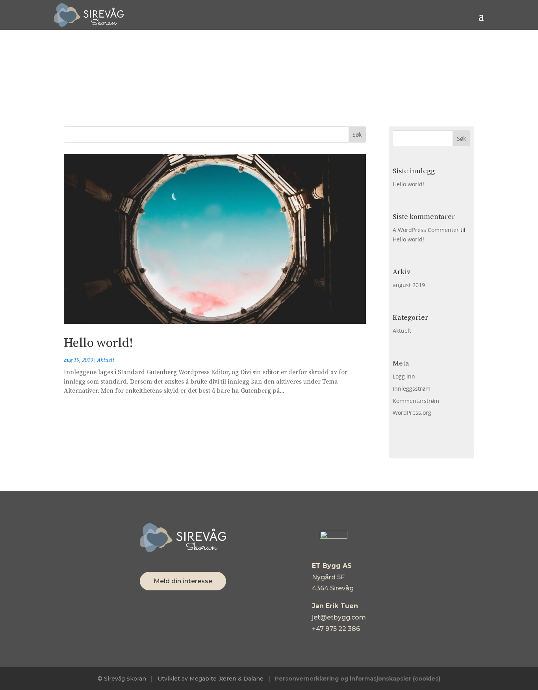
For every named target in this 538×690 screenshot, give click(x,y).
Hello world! (98, 343)
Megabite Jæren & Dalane (226, 678)
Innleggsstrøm (411, 388)
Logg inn (404, 376)
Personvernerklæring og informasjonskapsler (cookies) (357, 678)
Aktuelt (105, 360)
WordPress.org (412, 412)
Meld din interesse (183, 581)
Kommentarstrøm (416, 400)
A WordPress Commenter (426, 230)
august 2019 (409, 285)
